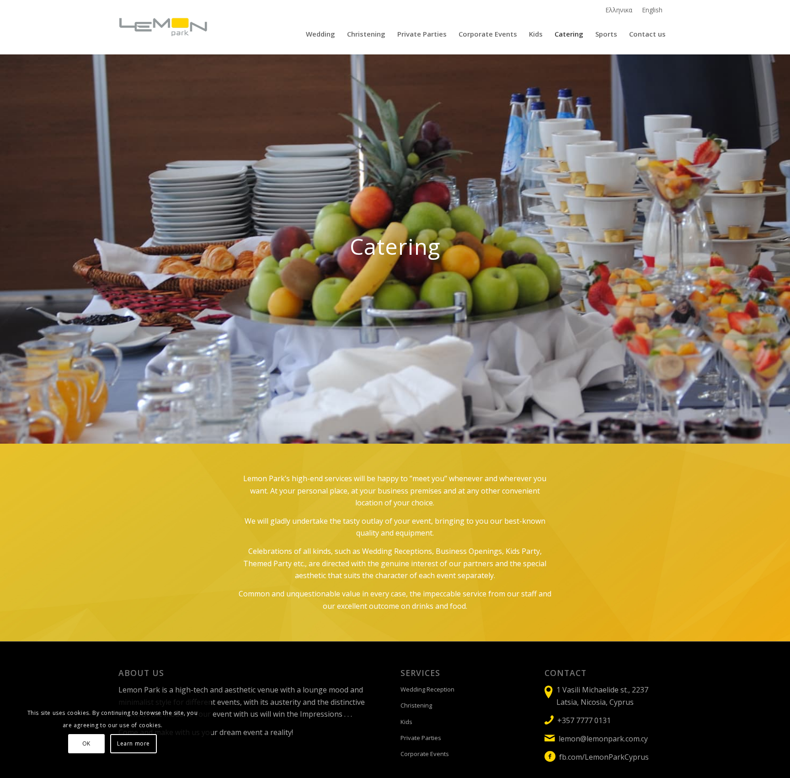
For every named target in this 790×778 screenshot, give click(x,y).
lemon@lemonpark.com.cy (603, 739)
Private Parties (420, 738)
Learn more (133, 743)
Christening (416, 705)
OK (86, 743)
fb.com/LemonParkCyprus (604, 757)
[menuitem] (619, 10)
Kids (406, 722)
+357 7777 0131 (584, 720)
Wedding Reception (427, 689)
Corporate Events (424, 754)
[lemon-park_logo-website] (163, 27)
